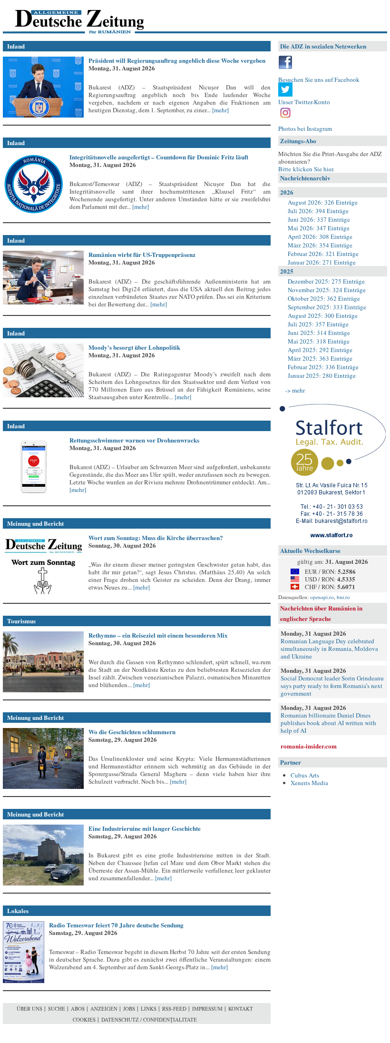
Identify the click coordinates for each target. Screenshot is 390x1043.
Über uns (29, 1008)
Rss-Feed (174, 1008)
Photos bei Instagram (305, 128)
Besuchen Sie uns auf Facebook (319, 79)
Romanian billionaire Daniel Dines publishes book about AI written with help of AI (328, 723)
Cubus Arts (305, 775)
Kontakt (240, 1008)
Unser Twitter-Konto (304, 102)
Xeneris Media (309, 782)
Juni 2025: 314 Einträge (319, 332)
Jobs (129, 1008)
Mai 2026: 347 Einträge (319, 228)
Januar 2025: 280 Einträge (322, 375)
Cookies (84, 1019)
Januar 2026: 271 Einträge (322, 262)
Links (148, 1008)
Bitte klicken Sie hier (305, 169)
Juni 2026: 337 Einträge (319, 219)
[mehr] (220, 110)
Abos (78, 1008)
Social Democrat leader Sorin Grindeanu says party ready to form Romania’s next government (332, 686)
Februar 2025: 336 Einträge (323, 367)
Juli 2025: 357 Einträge (318, 324)
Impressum (207, 1008)
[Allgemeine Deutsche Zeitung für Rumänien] (68, 17)
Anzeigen (103, 1008)
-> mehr (295, 390)
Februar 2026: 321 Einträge (323, 253)
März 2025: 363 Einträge (320, 358)
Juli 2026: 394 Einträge (318, 211)
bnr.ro (343, 596)
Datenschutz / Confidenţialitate (149, 1019)
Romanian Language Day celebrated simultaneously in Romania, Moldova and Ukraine (329, 648)
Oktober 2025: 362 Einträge (324, 298)
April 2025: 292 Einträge (320, 350)
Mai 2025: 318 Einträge (319, 341)
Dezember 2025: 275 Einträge (326, 281)
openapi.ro (322, 596)
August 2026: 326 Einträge (323, 202)
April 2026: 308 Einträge (320, 236)
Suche (56, 1008)
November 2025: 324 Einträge (327, 290)
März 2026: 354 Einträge (320, 245)
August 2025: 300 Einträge (323, 315)
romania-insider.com (309, 745)
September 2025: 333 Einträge (327, 307)
